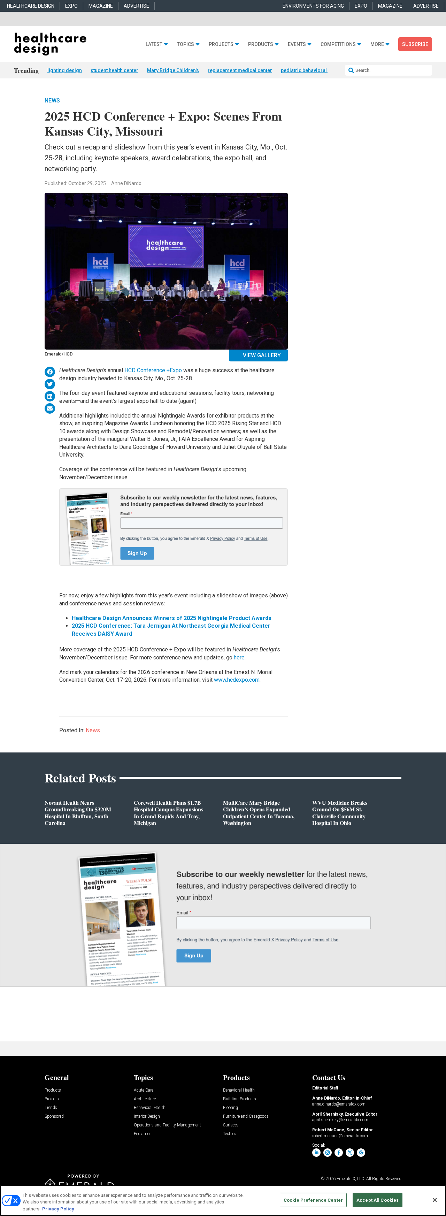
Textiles (229, 1134)
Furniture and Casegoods (246, 1116)
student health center (114, 70)
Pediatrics (143, 1134)
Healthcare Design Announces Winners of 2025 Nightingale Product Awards (171, 618)
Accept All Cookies (377, 1199)
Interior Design (147, 1116)
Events (297, 44)
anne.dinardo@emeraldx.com (339, 1104)
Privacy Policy (58, 1208)
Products (260, 44)
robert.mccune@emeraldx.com (340, 1135)
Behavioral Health (150, 1108)
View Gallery (262, 355)
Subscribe (415, 44)
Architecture (145, 1099)
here (239, 657)
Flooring (230, 1108)
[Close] (435, 1200)
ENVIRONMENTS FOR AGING (313, 5)
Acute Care (143, 1090)
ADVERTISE (136, 5)
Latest (154, 44)
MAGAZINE (101, 5)
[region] (223, 1200)
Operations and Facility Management (167, 1125)
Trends (51, 1108)
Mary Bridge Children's (173, 70)
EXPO (71, 5)
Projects (221, 44)
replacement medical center (240, 70)
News (52, 100)
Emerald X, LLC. (351, 1178)
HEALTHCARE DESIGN (30, 5)
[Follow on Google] (361, 1152)
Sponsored (54, 1116)
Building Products (239, 1099)
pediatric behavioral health (311, 70)
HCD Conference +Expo (153, 370)
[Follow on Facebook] (338, 1152)
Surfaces (231, 1125)
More (377, 44)
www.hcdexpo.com (237, 679)
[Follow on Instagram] (327, 1152)
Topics (185, 44)
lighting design (64, 70)
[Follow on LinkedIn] (316, 1152)
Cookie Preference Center (313, 1199)
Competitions (338, 44)
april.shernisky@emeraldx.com (340, 1119)
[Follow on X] (350, 1152)
